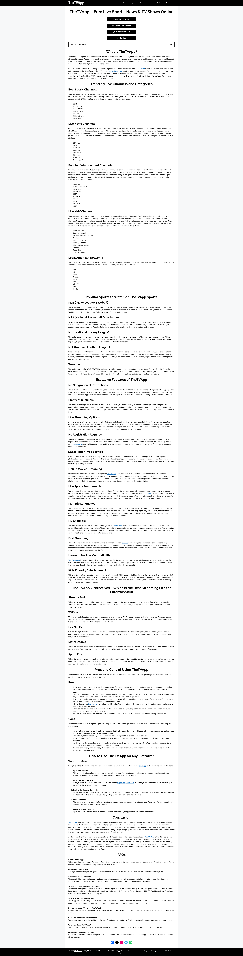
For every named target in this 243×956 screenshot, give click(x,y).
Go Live (159, 3)
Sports (133, 3)
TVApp (148, 493)
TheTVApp (140, 69)
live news (118, 71)
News (151, 3)
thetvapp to (77, 444)
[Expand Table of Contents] (171, 44)
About (168, 3)
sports (110, 71)
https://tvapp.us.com (125, 783)
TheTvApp (78, 951)
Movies (142, 3)
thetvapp (142, 766)
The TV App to (74, 560)
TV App (125, 543)
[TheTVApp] (76, 3)
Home (125, 3)
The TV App (117, 526)
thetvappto (92, 704)
